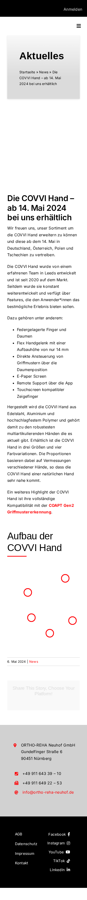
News (43, 72)
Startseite (27, 72)
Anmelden (73, 9)
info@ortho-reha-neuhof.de (48, 792)
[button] (28, 592)
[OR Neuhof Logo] (24, 23)
